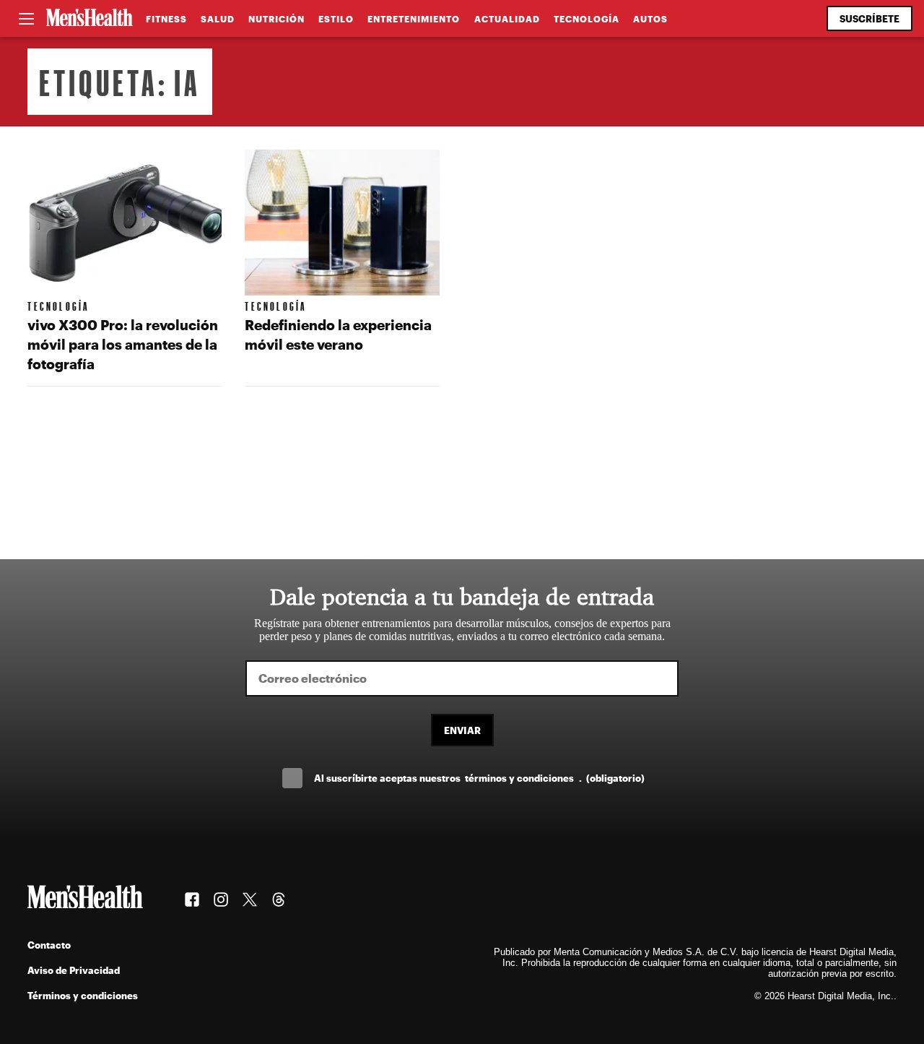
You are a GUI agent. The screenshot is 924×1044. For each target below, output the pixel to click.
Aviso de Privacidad (73, 970)
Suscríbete (869, 18)
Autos (650, 19)
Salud (218, 19)
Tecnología (586, 19)
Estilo (336, 19)
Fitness (166, 19)
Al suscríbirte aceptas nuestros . (479, 777)
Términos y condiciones (82, 995)
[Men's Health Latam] (89, 19)
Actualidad (507, 19)
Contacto (49, 944)
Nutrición (276, 19)
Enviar (462, 730)
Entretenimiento (413, 19)
